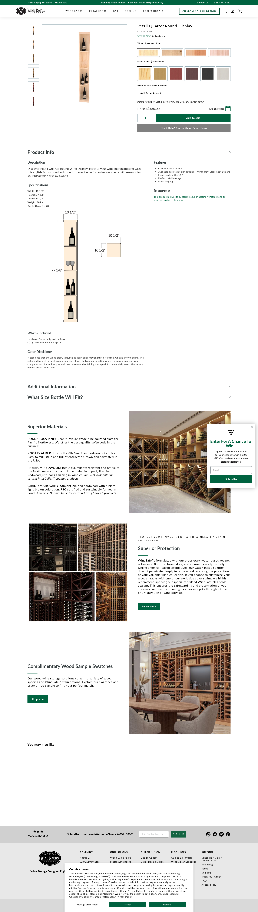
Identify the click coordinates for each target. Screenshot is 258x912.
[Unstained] (29, 784)
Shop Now (38, 699)
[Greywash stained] (54, 784)
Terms (205, 868)
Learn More (149, 606)
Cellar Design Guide (152, 861)
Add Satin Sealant (150, 93)
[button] (225, 11)
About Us (85, 857)
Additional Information (51, 386)
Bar (115, 11)
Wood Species (149, 43)
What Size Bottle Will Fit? (55, 397)
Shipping (207, 872)
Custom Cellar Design (199, 11)
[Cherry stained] (39, 784)
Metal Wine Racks (120, 861)
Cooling (130, 11)
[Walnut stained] (44, 784)
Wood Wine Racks (120, 857)
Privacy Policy (124, 896)
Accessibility (209, 884)
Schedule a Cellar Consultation (212, 859)
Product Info (40, 152)
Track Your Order (211, 876)
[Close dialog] (252, 427)
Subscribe (73, 834)
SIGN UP (179, 834)
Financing (207, 864)
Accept (127, 904)
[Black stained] (49, 784)
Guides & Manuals (181, 857)
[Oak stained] (34, 784)
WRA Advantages (90, 861)
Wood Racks (74, 11)
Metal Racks (98, 11)
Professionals (153, 11)
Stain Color (150, 61)
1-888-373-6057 (222, 2)
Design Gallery (149, 857)
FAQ (204, 880)
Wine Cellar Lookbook (183, 861)
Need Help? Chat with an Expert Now (184, 128)
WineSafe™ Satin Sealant (152, 85)
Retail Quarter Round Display (31, 798)
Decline (167, 904)
